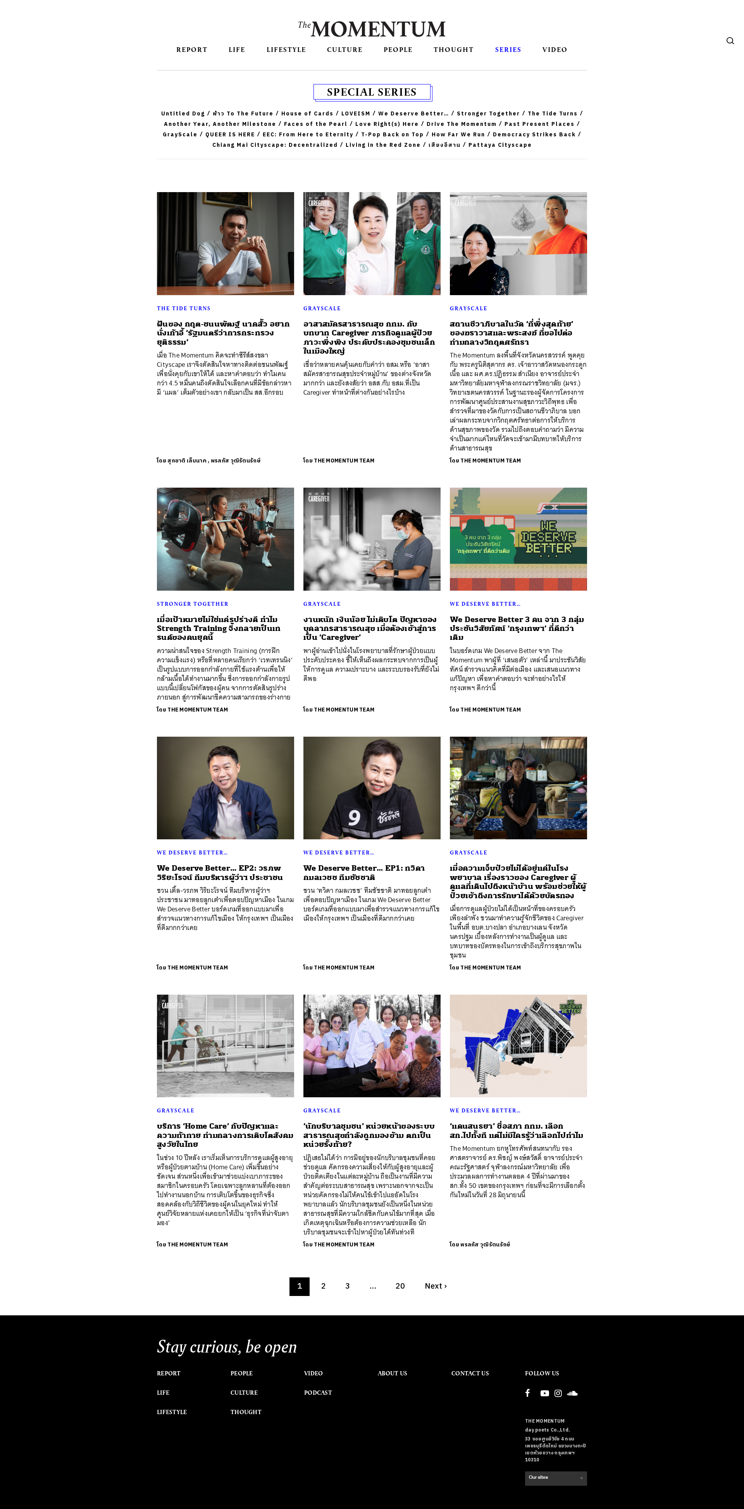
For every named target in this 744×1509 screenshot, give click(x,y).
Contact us (470, 1373)
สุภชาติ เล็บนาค (187, 460)
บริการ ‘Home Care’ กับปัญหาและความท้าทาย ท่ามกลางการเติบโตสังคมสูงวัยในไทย (225, 1135)
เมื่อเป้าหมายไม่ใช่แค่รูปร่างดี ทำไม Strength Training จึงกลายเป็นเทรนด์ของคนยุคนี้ (219, 629)
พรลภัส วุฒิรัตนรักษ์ (236, 460)
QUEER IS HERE (230, 134)
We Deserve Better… (413, 113)
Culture (345, 49)
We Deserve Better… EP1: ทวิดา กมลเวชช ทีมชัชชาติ (364, 872)
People (398, 49)
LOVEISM (355, 113)
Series (508, 49)
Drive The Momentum (462, 124)
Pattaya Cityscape (500, 145)
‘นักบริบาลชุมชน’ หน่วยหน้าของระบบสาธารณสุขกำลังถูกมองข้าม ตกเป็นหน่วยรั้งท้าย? (369, 1135)
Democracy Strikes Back (534, 134)
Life (237, 49)
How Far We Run (458, 134)
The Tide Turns (553, 113)
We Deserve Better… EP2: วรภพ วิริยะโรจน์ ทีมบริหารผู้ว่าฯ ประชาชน (220, 872)
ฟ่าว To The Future (243, 113)
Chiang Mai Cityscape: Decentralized (275, 145)
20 (400, 1286)
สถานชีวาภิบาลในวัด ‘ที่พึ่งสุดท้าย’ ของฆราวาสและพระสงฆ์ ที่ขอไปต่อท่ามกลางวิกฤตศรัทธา (512, 333)
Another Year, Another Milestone (220, 124)
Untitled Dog (183, 113)
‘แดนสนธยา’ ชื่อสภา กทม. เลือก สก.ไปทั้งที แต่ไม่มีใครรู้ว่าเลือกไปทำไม (517, 1130)
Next (436, 1286)
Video (555, 49)
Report (192, 49)
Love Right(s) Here (387, 124)
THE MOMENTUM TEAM (344, 460)
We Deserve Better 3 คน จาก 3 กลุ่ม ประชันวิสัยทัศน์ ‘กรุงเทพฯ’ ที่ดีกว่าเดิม (517, 629)
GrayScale (180, 134)
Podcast (318, 1393)
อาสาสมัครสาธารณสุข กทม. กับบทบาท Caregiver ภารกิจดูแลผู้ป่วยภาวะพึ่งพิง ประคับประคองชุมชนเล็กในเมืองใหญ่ (369, 337)
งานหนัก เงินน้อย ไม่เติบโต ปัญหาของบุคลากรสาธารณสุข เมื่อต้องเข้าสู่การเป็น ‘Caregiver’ (370, 629)
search (730, 40)
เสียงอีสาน (445, 145)
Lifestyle (286, 49)
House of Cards (307, 113)
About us (392, 1373)
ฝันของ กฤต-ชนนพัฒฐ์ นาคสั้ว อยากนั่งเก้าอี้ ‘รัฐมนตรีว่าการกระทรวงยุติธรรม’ (223, 333)
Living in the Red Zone (383, 145)
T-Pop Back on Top (392, 134)
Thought (454, 49)
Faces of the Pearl (316, 124)
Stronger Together (488, 113)
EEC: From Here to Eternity (308, 134)
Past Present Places (540, 124)
